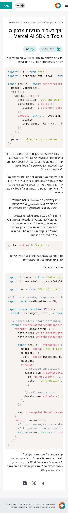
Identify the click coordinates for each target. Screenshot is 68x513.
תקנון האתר (32, 507)
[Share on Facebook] (43, 483)
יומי (27, 49)
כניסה (6, 5)
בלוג (61, 22)
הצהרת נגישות (16, 507)
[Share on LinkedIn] (24, 483)
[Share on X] (34, 483)
